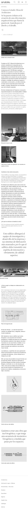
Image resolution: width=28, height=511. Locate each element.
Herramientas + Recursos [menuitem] (7, 486)
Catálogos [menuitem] (3, 503)
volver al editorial (7, 34)
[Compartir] (2, 30)
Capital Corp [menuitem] (4, 500)
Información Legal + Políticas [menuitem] (8, 483)
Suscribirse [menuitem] (3, 493)
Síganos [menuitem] (3, 496)
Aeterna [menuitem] (3, 507)
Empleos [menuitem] (3, 490)
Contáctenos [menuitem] (4, 479)
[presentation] (3, 127)
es (22, 2)
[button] (13, 139)
